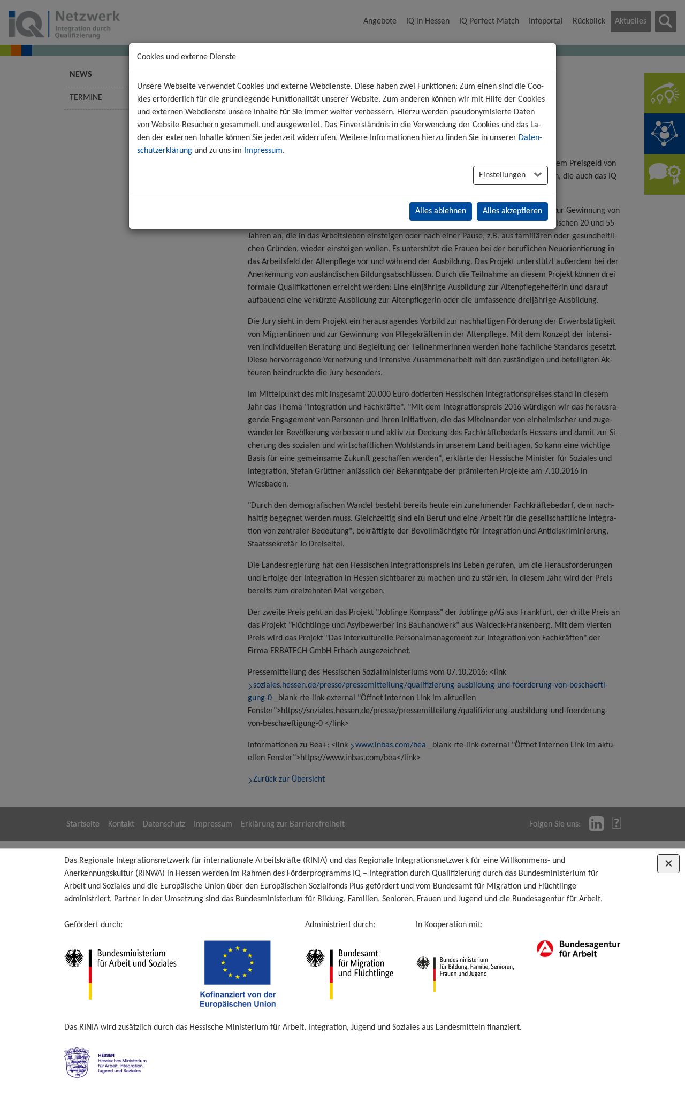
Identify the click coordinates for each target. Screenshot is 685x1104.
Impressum (263, 150)
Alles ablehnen (440, 211)
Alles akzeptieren (512, 211)
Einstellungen (503, 175)
